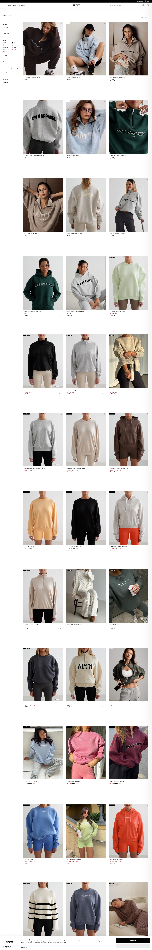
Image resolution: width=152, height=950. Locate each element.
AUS (148, 1)
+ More (5, 55)
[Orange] (3, 49)
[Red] (3, 51)
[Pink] (12, 49)
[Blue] (3, 45)
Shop (9, 5)
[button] (56, 386)
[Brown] (12, 45)
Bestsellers (22, 5)
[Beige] (3, 42)
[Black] (12, 42)
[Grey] (12, 47)
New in (15, 5)
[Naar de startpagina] (76, 5)
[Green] (3, 47)
